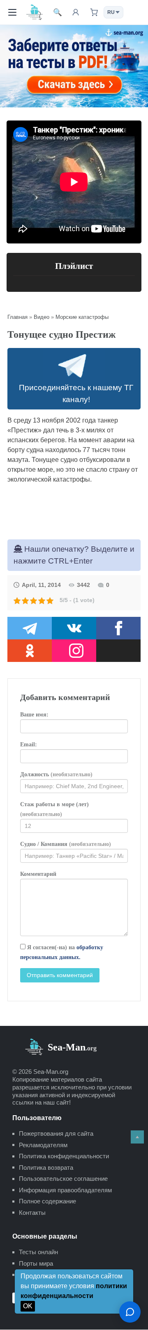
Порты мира (36, 1263)
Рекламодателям (43, 1144)
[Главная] (34, 12)
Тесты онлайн (38, 1251)
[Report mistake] (130, 1312)
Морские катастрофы (82, 317)
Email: (28, 744)
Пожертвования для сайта (56, 1133)
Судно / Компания (65, 844)
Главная (17, 317)
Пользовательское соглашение (63, 1178)
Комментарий (38, 874)
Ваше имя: (34, 715)
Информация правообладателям (65, 1190)
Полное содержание (47, 1201)
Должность (56, 774)
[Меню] (12, 12)
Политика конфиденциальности (64, 1156)
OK (27, 1306)
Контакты (32, 1212)
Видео (41, 317)
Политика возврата (46, 1167)
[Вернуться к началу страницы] (137, 1137)
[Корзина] (94, 12)
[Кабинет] (75, 12)
